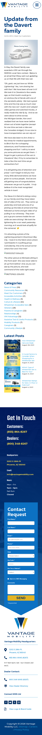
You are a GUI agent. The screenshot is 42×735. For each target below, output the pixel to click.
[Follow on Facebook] (6, 702)
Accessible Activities (13, 296)
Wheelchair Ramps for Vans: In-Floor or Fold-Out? (29, 383)
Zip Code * (11, 560)
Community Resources (14, 290)
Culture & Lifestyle (12, 302)
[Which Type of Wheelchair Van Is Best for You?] (12, 379)
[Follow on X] (14, 702)
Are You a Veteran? (14, 568)
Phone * (10, 544)
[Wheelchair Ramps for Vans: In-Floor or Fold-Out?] (12, 392)
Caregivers (9, 325)
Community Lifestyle (13, 328)
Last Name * (12, 527)
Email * (10, 536)
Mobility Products (12, 322)
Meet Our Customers (22, 36)
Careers (33, 726)
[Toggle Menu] (37, 5)
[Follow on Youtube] (10, 702)
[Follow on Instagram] (19, 702)
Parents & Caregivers (13, 311)
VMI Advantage (11, 317)
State (9, 552)
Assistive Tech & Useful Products (18, 320)
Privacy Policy (21, 729)
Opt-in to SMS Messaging (18, 579)
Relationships (10, 314)
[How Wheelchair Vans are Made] (12, 352)
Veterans (8, 308)
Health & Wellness (12, 299)
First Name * (12, 519)
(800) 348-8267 (17, 443)
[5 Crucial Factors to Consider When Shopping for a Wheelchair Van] (12, 365)
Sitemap (23, 726)
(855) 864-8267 (17, 431)
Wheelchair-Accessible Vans (16, 305)
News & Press (10, 287)
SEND (21, 598)
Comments (11, 583)
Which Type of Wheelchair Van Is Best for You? (29, 369)
